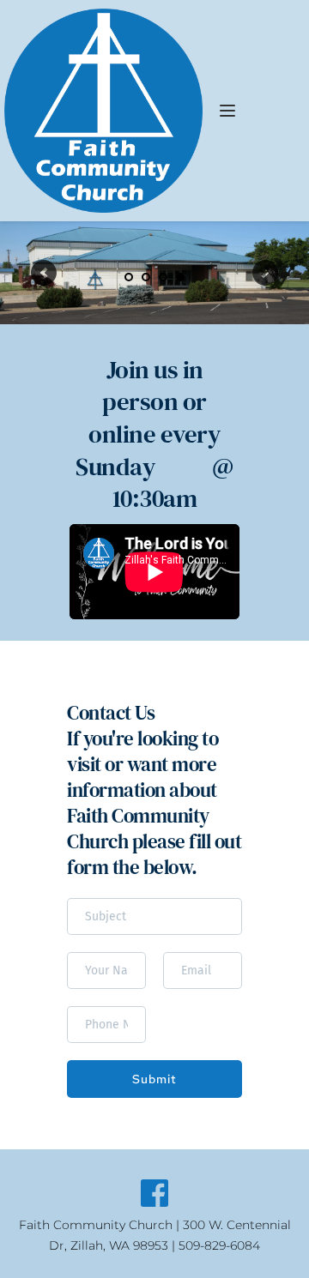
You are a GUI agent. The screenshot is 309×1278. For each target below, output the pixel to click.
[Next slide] (265, 272)
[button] (227, 110)
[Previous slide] (44, 272)
